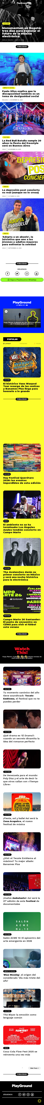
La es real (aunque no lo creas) (21, 191)
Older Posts (33, 1068)
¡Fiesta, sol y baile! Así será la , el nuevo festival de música (20, 821)
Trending (23, 343)
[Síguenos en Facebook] (7, 274)
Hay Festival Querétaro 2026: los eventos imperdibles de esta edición (22, 480)
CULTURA (6, 137)
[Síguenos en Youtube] (36, 274)
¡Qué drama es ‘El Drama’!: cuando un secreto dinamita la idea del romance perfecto (21, 738)
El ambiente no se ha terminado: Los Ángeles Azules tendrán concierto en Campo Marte (22, 528)
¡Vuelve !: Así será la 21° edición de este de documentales (21, 901)
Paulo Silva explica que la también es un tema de (21, 94)
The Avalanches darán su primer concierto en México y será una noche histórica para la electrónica (21, 576)
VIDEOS (5, 186)
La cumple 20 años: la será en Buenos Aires (21, 143)
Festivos (7, 615)
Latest (8, 343)
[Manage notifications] (39, 1101)
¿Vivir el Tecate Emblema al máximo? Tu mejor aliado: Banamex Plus (19, 861)
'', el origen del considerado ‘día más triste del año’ (21, 977)
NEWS (6, 521)
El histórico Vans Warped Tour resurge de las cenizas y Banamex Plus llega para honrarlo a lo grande (21, 387)
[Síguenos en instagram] (27, 274)
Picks (38, 343)
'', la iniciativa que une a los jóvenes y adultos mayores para (20, 240)
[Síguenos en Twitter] (17, 274)
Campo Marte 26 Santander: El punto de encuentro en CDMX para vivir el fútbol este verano (21, 623)
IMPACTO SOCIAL (8, 88)
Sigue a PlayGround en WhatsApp (23, 280)
